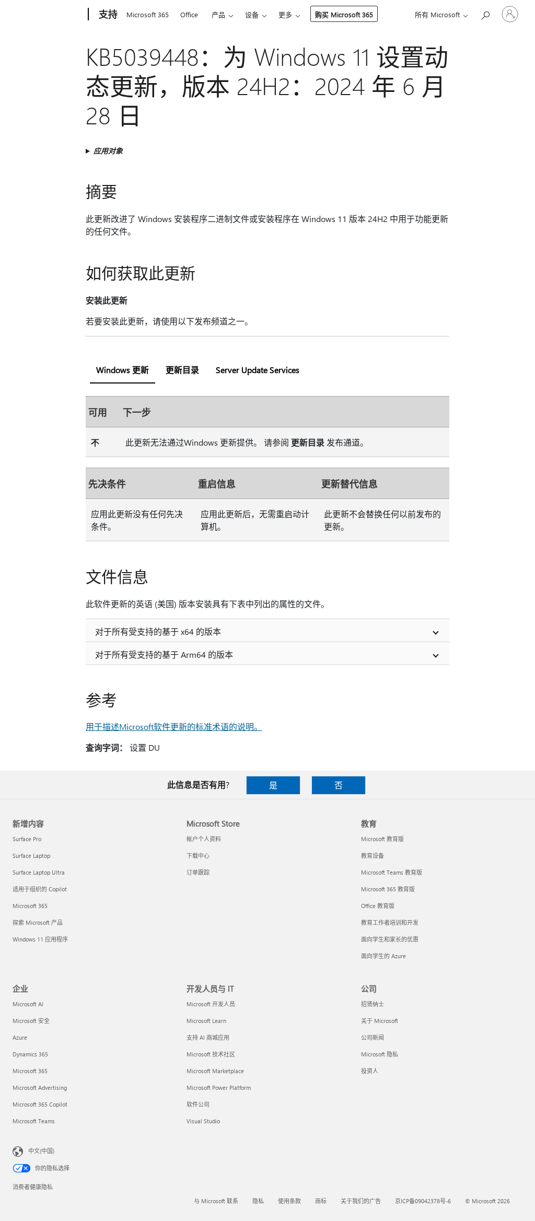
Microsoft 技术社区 (211, 1054)
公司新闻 (372, 1037)
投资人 (369, 1071)
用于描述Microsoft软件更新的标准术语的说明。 (174, 726)
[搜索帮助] (484, 13)
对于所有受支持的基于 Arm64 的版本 (164, 654)
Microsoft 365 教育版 (388, 889)
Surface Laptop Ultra (39, 872)
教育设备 (372, 855)
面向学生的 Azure (383, 956)
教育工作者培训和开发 (389, 922)
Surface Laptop (31, 855)
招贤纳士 (372, 1004)
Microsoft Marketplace (215, 1071)
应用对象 (108, 151)
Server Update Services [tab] (257, 369)
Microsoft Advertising (40, 1087)
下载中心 (198, 855)
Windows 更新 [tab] (122, 369)
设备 (252, 14)
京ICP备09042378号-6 (423, 1201)
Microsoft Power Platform (219, 1087)
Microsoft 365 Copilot (40, 1104)
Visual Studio (203, 1121)
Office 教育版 (377, 906)
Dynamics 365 (30, 1054)
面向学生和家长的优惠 (389, 939)
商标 (321, 1201)
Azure (20, 1037)
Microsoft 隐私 (379, 1054)
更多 (285, 14)
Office (189, 14)
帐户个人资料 (204, 839)
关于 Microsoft (379, 1021)
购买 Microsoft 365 (344, 14)
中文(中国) (41, 1151)
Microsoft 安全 (31, 1021)
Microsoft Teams (34, 1121)
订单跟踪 (198, 872)
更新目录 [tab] (182, 369)
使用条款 (289, 1201)
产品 (218, 14)
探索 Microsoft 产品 (38, 922)
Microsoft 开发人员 (211, 1004)
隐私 (258, 1201)
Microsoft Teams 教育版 (391, 872)
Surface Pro (27, 839)
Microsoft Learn (206, 1021)
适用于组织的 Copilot (40, 889)
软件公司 (198, 1104)
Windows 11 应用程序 (40, 939)
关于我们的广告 (361, 1201)
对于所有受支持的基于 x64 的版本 (158, 631)
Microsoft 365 (147, 14)
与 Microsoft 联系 (216, 1201)
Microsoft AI (28, 1004)
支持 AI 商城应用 (208, 1037)
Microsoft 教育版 (382, 839)
